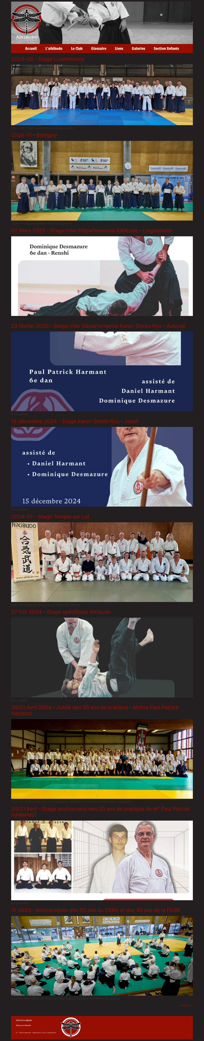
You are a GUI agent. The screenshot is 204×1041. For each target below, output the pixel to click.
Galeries (138, 48)
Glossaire (98, 48)
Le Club (77, 48)
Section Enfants (166, 48)
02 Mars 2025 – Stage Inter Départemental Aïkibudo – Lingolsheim (91, 230)
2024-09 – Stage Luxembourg (47, 59)
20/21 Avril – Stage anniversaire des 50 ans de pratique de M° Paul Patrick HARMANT (100, 812)
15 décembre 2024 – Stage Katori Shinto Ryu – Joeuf (74, 421)
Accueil (31, 48)
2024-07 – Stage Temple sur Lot (50, 517)
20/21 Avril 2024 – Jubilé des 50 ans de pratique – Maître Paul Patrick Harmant (94, 710)
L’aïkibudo (53, 48)
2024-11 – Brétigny (34, 135)
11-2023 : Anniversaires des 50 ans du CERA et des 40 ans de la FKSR (95, 910)
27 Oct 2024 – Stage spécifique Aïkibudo (61, 612)
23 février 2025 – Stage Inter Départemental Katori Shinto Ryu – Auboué (98, 326)
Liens (119, 48)
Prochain (186, 1005)
